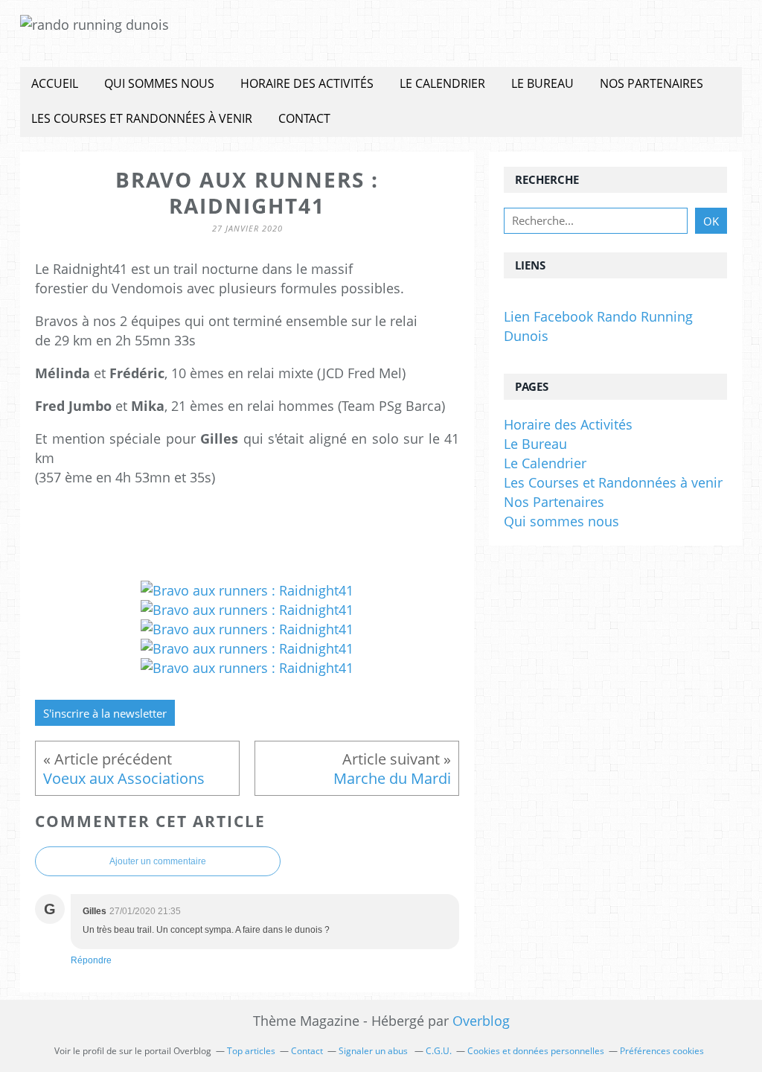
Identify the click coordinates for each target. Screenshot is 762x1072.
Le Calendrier (442, 83)
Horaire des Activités (307, 83)
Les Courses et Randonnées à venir (141, 118)
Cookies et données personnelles (535, 1050)
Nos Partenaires (651, 83)
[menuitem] (54, 84)
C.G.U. (439, 1050)
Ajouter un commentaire (157, 861)
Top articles (251, 1050)
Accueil (54, 83)
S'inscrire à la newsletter (105, 713)
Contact (304, 118)
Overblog (481, 1021)
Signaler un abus (374, 1050)
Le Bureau (542, 83)
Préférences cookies (662, 1050)
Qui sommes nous (159, 83)
